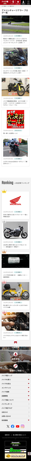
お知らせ (5, 412)
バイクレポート (7, 404)
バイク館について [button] (8, 400)
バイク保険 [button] (5, 392)
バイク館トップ (7, 375)
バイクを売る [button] (6, 384)
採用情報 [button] (5, 420)
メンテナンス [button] (6, 388)
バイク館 (4, 6)
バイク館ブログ (10, 6)
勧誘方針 (7, 435)
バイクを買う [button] (6, 379)
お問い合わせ (6, 416)
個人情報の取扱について (19, 435)
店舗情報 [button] (5, 396)
